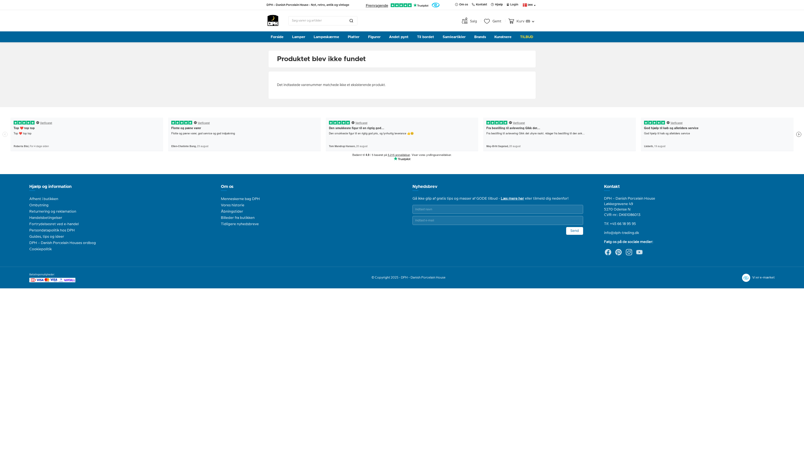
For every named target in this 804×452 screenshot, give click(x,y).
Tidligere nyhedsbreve (240, 224)
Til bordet (425, 37)
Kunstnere (503, 37)
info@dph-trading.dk (621, 233)
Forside (277, 37)
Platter (353, 37)
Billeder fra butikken (238, 218)
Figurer (374, 37)
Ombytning (39, 205)
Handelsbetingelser (45, 218)
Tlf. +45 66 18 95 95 (620, 224)
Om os (227, 187)
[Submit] (351, 21)
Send (574, 230)
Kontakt (612, 187)
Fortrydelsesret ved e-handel (54, 224)
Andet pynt (398, 37)
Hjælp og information (50, 187)
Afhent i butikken (43, 199)
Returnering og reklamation (52, 211)
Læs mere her (512, 198)
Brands (480, 37)
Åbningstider (232, 211)
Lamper (298, 37)
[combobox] (322, 20)
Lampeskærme (326, 37)
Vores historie (232, 205)
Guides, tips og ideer (46, 236)
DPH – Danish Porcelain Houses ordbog (62, 243)
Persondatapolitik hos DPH (52, 230)
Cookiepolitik (40, 249)
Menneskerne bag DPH (240, 199)
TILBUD (526, 37)
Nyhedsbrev (424, 187)
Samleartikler (454, 37)
